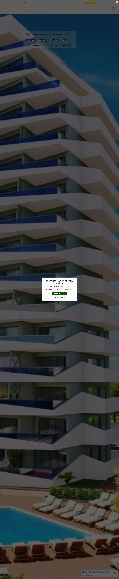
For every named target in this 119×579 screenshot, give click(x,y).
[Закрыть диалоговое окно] (117, 2)
